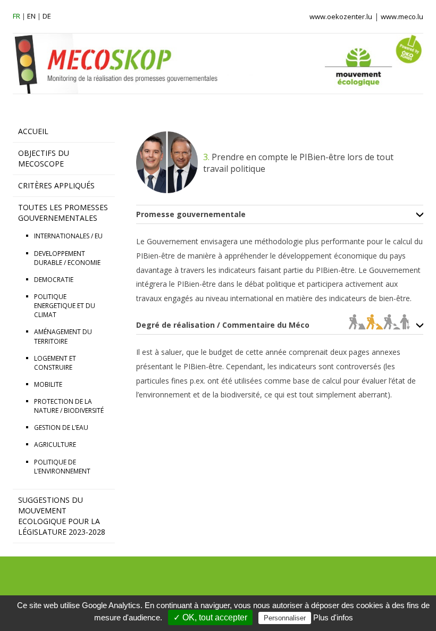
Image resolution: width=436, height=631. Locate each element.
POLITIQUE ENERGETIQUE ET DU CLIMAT (64, 305)
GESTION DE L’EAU (61, 427)
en (31, 16)
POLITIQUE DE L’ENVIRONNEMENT (62, 467)
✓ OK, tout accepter (210, 617)
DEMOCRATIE (53, 279)
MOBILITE (48, 384)
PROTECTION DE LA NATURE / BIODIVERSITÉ (69, 406)
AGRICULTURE (55, 444)
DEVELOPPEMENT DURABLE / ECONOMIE (67, 258)
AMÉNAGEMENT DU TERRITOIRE (63, 336)
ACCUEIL (33, 131)
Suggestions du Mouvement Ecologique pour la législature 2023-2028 (61, 516)
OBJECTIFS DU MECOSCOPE (43, 158)
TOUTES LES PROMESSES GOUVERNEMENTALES (63, 212)
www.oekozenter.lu (340, 16)
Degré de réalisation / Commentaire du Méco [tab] (222, 325)
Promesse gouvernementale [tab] (191, 214)
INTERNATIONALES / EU (68, 235)
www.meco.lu (402, 16)
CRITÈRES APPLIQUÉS (56, 185)
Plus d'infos (333, 617)
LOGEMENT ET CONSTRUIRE (55, 363)
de (47, 16)
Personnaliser (285, 618)
